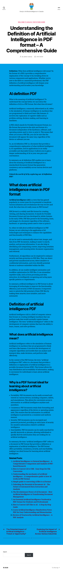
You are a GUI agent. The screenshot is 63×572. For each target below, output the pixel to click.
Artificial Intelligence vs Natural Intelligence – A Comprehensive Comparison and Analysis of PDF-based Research (33, 463)
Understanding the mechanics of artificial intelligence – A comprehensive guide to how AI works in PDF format (32, 476)
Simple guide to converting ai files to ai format (32, 482)
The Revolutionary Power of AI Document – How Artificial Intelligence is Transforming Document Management (33, 494)
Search (5, 552)
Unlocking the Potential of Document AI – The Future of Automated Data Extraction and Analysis (31, 486)
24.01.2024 (39, 56)
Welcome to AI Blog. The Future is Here (31, 22)
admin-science (28, 56)
